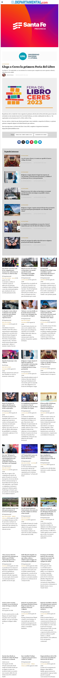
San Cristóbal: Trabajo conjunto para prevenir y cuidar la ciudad (29, 657)
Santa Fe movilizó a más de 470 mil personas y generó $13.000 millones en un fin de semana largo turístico (49, 606)
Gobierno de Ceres (41, 134)
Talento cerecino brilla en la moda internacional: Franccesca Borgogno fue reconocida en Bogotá (29, 313)
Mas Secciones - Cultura (28, 463)
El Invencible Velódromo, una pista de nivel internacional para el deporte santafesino (48, 406)
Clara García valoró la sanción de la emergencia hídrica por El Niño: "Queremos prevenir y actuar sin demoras (10, 558)
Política (4, 566)
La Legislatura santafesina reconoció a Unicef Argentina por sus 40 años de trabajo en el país (35, 225)
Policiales (44, 464)
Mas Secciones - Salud (8, 278)
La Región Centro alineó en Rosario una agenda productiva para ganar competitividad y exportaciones (9, 314)
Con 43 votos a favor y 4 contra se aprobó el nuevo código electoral (36, 159)
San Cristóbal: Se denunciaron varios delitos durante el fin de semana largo (48, 457)
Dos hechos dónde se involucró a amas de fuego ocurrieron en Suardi (10, 657)
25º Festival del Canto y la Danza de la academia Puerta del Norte (29, 456)
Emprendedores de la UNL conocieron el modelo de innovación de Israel (48, 657)
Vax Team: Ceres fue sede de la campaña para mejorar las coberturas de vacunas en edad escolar (10, 271)
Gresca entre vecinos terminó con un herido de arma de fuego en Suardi (10, 604)
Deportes (43, 279)
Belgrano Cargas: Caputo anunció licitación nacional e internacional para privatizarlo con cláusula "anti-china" (38, 209)
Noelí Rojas (10, 75)
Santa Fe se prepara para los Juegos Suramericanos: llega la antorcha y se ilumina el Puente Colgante (29, 606)
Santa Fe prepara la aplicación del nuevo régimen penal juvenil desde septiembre (36, 241)
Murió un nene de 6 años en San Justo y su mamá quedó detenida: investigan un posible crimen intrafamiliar (36, 193)
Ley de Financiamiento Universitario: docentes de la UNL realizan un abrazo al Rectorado (29, 511)
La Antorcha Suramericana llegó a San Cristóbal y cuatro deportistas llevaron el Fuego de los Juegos (48, 272)
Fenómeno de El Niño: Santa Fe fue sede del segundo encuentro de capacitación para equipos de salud (47, 558)
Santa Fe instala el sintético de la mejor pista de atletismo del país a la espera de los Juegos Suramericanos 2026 (49, 512)
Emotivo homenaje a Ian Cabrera (9, 361)
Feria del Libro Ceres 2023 (24, 134)
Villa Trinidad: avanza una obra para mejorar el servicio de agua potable (10, 510)
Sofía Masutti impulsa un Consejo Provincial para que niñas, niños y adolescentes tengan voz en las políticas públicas (29, 558)
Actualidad (5, 64)
